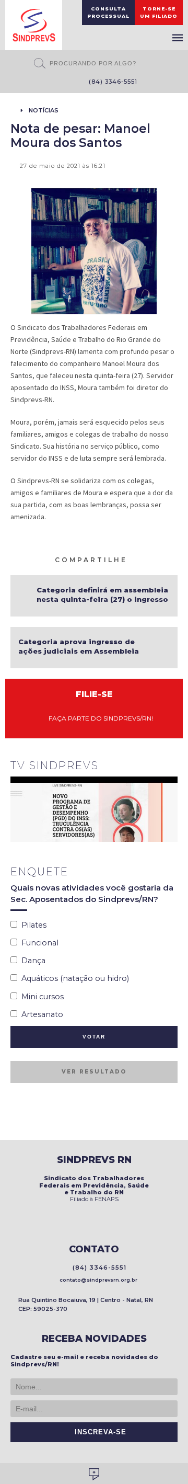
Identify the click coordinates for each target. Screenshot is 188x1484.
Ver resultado (94, 1071)
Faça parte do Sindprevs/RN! (98, 718)
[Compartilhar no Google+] (173, 559)
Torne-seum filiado (159, 12)
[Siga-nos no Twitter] (61, 82)
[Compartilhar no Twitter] (160, 559)
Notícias (43, 110)
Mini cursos (40, 996)
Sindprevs (33, 25)
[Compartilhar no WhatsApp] (135, 559)
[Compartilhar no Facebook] (147, 559)
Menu (177, 37)
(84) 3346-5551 (111, 81)
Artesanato (40, 1014)
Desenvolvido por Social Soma (94, 1474)
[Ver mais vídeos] (172, 766)
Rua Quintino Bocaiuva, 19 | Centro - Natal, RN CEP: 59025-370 (85, 1304)
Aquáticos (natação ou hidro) (73, 978)
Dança (31, 960)
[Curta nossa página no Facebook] (46, 82)
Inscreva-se (97, 1432)
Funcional (37, 943)
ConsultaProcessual (108, 12)
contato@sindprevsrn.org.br (96, 1280)
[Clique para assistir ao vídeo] (94, 809)
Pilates (31, 925)
